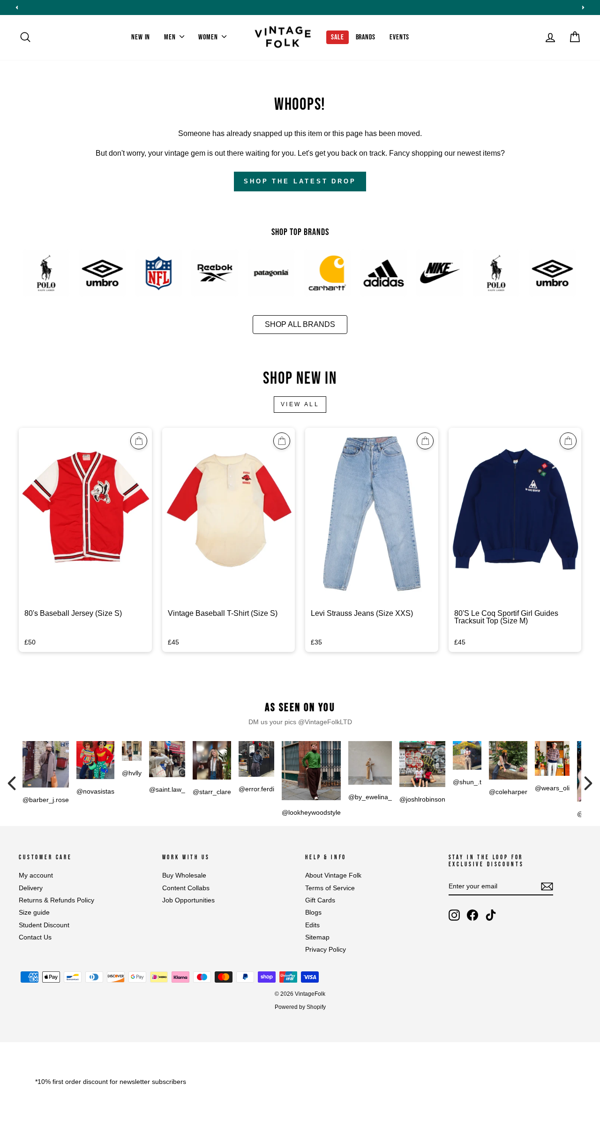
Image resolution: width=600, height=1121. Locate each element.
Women (208, 37)
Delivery (31, 888)
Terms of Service (330, 888)
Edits (312, 925)
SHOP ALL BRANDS (300, 324)
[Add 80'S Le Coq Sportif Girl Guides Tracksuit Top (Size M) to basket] (568, 440)
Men (170, 37)
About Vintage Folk (333, 875)
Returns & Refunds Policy (56, 900)
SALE (337, 37)
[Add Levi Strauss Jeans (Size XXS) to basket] (425, 440)
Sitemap (317, 937)
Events (399, 37)
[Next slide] (583, 7)
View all (300, 404)
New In (140, 37)
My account (36, 875)
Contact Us (35, 937)
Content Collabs (186, 888)
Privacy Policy (325, 949)
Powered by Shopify (300, 1007)
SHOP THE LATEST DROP (300, 181)
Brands (366, 37)
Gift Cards (320, 900)
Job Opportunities (188, 900)
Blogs (313, 912)
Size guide (34, 912)
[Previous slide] (16, 7)
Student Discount (44, 925)
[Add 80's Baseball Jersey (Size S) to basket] (138, 440)
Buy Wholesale (184, 875)
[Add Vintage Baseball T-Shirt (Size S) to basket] (281, 440)
